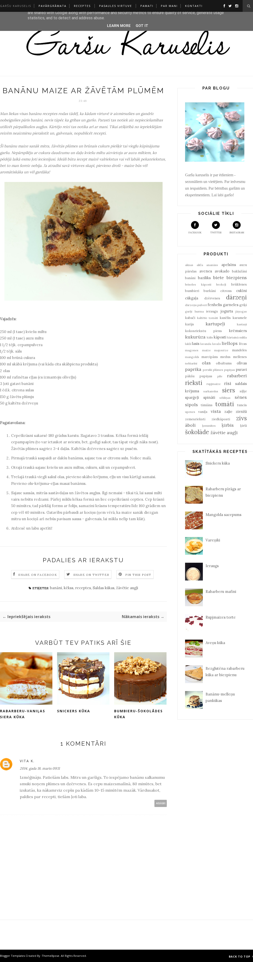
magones (191, 350)
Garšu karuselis (15, 6)
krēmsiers (238, 330)
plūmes (218, 370)
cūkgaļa (191, 298)
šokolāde (197, 432)
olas (206, 363)
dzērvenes (212, 298)
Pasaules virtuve (115, 6)
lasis (195, 343)
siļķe (243, 391)
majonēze (221, 350)
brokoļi (221, 284)
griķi (243, 305)
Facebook (195, 232)
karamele (239, 317)
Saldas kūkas (103, 587)
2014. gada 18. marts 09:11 (40, 768)
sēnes (241, 397)
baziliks (204, 277)
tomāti (224, 404)
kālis (210, 337)
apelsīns (228, 264)
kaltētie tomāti (207, 318)
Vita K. (27, 761)
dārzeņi (236, 297)
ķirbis (228, 425)
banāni (56, 587)
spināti (209, 397)
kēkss (68, 587)
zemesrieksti (195, 419)
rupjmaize (214, 384)
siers (228, 390)
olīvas (242, 363)
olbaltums (224, 363)
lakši (188, 344)
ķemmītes (209, 425)
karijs (189, 324)
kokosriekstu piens (203, 331)
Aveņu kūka (215, 642)
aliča (200, 265)
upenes (190, 412)
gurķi (188, 311)
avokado (222, 271)
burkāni (210, 291)
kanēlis (225, 317)
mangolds (192, 357)
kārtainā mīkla (237, 337)
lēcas (243, 343)
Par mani (169, 6)
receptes (83, 587)
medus (225, 357)
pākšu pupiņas (198, 376)
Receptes (82, 6)
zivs (241, 418)
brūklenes (239, 284)
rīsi (227, 383)
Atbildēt (161, 803)
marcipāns (209, 357)
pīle (219, 376)
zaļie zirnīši (235, 411)
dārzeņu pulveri (196, 305)
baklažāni (239, 271)
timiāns (206, 405)
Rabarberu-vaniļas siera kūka (22, 714)
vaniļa (202, 411)
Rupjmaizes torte (221, 617)
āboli (190, 425)
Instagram (237, 232)
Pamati (146, 6)
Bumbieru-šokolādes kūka (138, 714)
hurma (199, 311)
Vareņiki (213, 540)
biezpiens (237, 277)
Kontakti (194, 6)
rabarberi (237, 376)
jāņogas (241, 311)
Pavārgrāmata (52, 6)
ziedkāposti (220, 419)
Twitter (216, 232)
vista (216, 411)
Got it (142, 25)
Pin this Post (138, 575)
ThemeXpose (50, 956)
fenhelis (215, 304)
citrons (226, 291)
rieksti (193, 383)
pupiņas (229, 370)
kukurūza (195, 337)
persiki (207, 370)
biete (218, 277)
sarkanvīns (210, 391)
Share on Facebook (37, 575)
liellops (230, 343)
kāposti (220, 337)
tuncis (242, 405)
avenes (205, 271)
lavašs (216, 344)
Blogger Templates (12, 956)
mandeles (239, 350)
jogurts (227, 311)
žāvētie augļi (127, 587)
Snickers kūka (73, 711)
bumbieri (192, 291)
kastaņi (242, 324)
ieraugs (212, 311)
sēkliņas (225, 398)
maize (206, 350)
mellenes (240, 357)
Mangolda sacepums (223, 514)
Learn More (119, 25)
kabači (190, 317)
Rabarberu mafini (221, 591)
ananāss (212, 265)
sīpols (191, 404)
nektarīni (191, 363)
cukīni (241, 290)
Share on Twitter (91, 575)
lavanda (205, 344)
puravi (241, 369)
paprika (193, 369)
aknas (189, 265)
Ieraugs (212, 565)
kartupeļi (215, 324)
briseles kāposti (198, 284)
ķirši (243, 425)
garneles (230, 304)
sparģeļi (192, 397)
